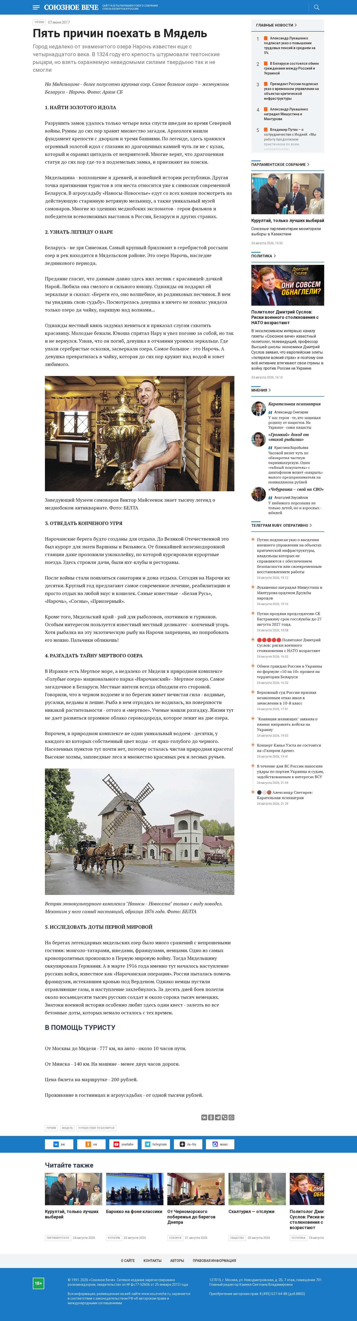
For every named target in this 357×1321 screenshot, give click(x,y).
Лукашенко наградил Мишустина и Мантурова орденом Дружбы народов (289, 593)
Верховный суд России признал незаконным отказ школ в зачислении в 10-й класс (286, 698)
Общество (237, 1238)
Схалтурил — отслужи (251, 1211)
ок (95, 1144)
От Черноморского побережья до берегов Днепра (191, 1217)
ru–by (191, 1144)
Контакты (153, 1261)
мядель (67, 1128)
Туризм (39, 22)
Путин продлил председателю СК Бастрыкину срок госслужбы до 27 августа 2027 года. (289, 619)
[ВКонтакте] (204, 1117)
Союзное (175, 1238)
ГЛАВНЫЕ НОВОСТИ (274, 25)
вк (63, 1144)
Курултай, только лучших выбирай (287, 220)
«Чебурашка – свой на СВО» (296, 489)
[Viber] (225, 1117)
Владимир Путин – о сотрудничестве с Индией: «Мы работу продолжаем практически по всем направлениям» (290, 139)
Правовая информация (214, 1261)
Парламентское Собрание (278, 164)
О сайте (128, 1261)
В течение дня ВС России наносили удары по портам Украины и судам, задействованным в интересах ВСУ (290, 771)
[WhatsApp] (231, 1117)
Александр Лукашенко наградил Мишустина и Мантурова (286, 114)
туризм (51, 1128)
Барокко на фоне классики (134, 1211)
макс (224, 1144)
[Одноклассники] (211, 1117)
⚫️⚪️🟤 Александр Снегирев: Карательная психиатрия (285, 795)
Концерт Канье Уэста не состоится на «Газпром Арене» (289, 747)
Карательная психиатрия (294, 404)
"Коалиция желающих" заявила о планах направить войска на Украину (287, 724)
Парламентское (58, 1238)
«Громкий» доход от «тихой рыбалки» (288, 437)
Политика (261, 256)
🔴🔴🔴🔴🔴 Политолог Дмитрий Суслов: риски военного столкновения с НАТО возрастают (289, 645)
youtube (127, 1144)
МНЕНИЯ (259, 390)
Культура (114, 1238)
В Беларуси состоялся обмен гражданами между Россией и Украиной (291, 68)
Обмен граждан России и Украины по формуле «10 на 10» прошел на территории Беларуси (289, 671)
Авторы (177, 1261)
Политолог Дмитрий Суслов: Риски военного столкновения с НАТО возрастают (285, 317)
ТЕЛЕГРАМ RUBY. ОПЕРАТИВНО (279, 525)
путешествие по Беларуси (96, 1128)
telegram (160, 1144)
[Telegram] (218, 1117)
